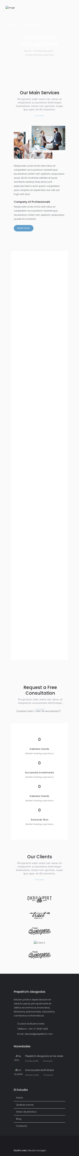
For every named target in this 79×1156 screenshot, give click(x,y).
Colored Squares (42, 50)
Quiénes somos (25, 1104)
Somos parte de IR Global (39, 1070)
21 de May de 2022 (31, 1061)
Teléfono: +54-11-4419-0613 (32, 1028)
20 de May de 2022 (32, 1075)
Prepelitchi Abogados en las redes (44, 1056)
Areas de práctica (26, 1111)
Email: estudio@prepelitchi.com (35, 1033)
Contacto (21, 1126)
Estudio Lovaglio (37, 1150)
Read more (23, 228)
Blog (18, 1118)
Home (27, 50)
